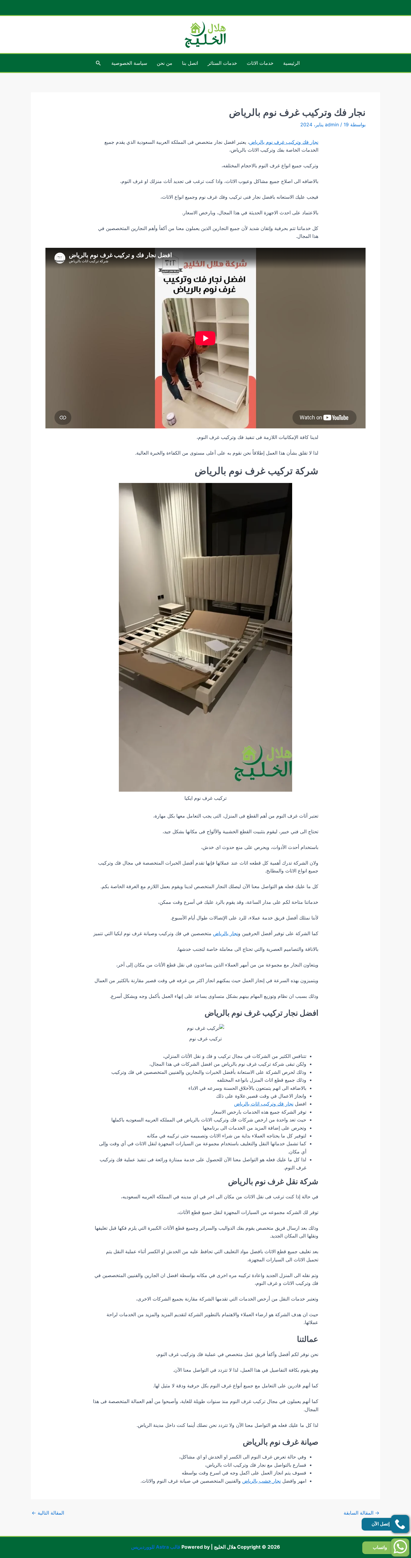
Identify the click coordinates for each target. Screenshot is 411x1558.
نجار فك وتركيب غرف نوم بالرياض (283, 142)
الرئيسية (291, 63)
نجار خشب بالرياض (261, 1481)
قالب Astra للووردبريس (155, 1547)
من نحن (164, 63)
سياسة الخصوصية (129, 63)
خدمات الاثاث (260, 63)
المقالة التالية (48, 1512)
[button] (97, 63)
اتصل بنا (190, 63)
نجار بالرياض (225, 933)
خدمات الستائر (222, 63)
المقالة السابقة (361, 1512)
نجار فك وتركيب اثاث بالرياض (263, 1104)
